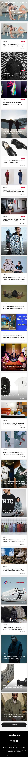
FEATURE (10, 745)
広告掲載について (12, 750)
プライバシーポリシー (17, 751)
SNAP (19, 745)
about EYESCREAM (5, 750)
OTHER (23, 747)
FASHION (5, 41)
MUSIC (10, 747)
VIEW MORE (14, 724)
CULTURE (18, 747)
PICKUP (15, 745)
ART (14, 747)
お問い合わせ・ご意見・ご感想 (21, 750)
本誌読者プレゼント (10, 751)
